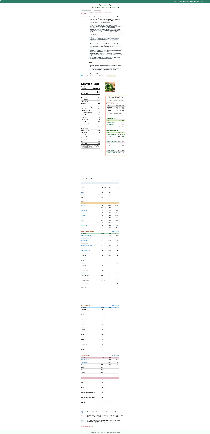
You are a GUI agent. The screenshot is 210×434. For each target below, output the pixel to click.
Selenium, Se (83, 227)
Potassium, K (83, 215)
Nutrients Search (186, 1)
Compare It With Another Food (102, 79)
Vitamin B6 (83, 248)
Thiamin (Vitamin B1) (85, 238)
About (199, 1)
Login (192, 1)
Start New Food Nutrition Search (88, 79)
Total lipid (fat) (83, 195)
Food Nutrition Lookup (178, 1)
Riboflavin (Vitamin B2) (111, 150)
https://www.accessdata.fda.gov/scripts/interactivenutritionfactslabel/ (98, 422)
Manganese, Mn (84, 225)
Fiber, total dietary (110, 124)
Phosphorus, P (84, 212)
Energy (82, 187)
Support (202, 1)
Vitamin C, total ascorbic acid (112, 141)
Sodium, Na (83, 217)
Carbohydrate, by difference (86, 359)
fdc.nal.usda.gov (96, 412)
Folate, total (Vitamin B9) (111, 122)
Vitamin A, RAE (84, 263)
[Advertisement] (107, 166)
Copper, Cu (83, 222)
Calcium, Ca (109, 126)
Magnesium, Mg (84, 210)
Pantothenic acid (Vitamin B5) (86, 245)
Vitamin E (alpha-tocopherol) (112, 152)
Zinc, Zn (82, 220)
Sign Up (196, 1)
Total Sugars (83, 364)
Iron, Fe (82, 207)
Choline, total (83, 258)
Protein (82, 192)
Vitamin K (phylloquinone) (111, 134)
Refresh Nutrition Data (111, 75)
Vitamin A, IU (109, 136)
